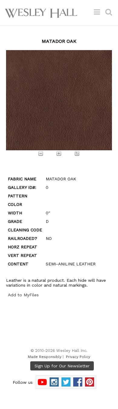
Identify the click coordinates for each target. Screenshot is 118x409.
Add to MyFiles (23, 294)
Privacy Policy (78, 357)
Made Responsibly (44, 357)
